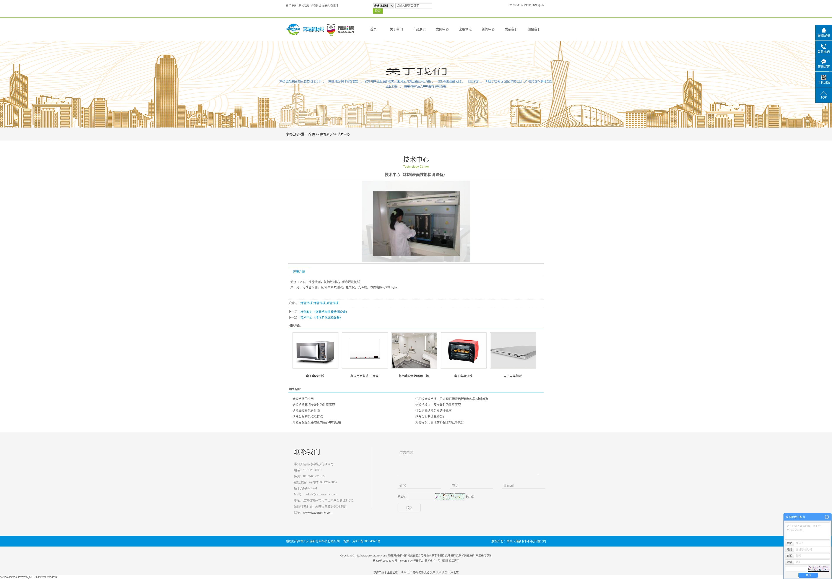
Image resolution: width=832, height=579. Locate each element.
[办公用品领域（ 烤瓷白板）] (365, 350)
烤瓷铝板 (304, 5)
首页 (373, 29)
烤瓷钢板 (316, 5)
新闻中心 (488, 29)
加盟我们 (534, 29)
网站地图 (526, 5)
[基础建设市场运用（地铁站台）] (414, 350)
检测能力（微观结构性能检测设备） (324, 312)
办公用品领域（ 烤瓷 (364, 376)
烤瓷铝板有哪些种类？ (430, 416)
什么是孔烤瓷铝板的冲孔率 (433, 410)
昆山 (415, 572)
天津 (438, 572)
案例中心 (442, 29)
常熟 (421, 572)
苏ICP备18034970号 (385, 560)
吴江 (409, 572)
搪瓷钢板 (332, 303)
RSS (536, 5)
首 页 (311, 134)
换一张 (470, 496)
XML (543, 5)
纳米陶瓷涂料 (330, 5)
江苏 (403, 572)
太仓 (426, 572)
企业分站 (514, 5)
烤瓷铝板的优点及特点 (307, 416)
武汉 (444, 572)
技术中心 (344, 134)
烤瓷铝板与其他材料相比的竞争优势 (439, 422)
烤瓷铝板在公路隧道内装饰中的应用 (316, 422)
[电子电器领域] (315, 350)
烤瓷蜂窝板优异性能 (306, 410)
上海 (450, 572)
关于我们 (396, 29)
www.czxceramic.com (317, 512)
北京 (456, 572)
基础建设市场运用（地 (414, 376)
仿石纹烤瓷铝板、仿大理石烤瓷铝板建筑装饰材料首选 (451, 399)
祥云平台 (418, 560)
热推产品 (379, 572)
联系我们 (511, 29)
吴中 (432, 572)
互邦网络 (443, 560)
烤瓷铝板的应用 (303, 399)
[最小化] (827, 517)
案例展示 (326, 134)
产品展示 (419, 29)
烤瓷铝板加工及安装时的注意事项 (438, 404)
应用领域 (465, 29)
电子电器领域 (315, 376)
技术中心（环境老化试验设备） (321, 317)
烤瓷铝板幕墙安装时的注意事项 (313, 404)
